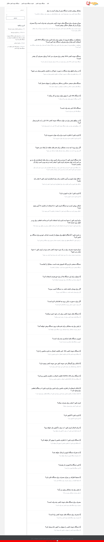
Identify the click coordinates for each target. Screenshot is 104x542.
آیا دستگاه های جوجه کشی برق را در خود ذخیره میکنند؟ (63, 314)
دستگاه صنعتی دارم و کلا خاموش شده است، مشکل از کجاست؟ (60, 264)
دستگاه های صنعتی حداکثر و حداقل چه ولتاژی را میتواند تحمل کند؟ (59, 83)
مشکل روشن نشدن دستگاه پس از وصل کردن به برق (64, 11)
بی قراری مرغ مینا (15, 32)
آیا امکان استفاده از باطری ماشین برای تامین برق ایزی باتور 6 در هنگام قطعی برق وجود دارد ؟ (56, 389)
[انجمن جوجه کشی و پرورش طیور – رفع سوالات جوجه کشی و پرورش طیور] (91, 3)
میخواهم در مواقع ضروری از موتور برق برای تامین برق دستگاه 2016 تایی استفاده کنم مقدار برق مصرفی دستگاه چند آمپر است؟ (57, 41)
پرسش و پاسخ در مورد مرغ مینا (15, 28)
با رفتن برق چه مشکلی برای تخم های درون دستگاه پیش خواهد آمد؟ (59, 326)
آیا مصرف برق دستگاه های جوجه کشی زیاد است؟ (65, 514)
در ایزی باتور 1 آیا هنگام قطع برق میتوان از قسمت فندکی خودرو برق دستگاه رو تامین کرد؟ (55, 236)
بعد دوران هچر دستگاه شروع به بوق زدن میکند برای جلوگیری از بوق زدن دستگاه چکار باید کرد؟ (16, 37)
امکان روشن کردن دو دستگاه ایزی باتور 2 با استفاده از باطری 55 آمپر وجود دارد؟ (57, 207)
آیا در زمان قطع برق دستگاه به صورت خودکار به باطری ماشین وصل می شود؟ (56, 71)
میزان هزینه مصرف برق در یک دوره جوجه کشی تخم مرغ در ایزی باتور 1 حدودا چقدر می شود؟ (56, 251)
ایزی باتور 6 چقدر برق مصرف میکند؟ (69, 403)
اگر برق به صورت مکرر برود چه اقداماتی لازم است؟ (64, 301)
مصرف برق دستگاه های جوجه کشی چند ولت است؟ (64, 502)
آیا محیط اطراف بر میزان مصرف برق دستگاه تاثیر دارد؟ (63, 477)
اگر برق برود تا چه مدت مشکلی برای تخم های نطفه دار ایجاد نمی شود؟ (58, 147)
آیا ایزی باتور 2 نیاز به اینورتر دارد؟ (70, 193)
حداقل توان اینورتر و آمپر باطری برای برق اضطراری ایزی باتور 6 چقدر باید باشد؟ (57, 180)
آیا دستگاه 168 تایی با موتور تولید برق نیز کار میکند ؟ (64, 96)
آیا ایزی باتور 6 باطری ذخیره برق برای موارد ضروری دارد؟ (62, 135)
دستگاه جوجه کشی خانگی (13, 3)
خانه (48, 3)
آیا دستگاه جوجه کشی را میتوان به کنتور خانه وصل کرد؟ (63, 527)
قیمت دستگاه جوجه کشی (27, 3)
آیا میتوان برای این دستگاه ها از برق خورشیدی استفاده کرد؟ (62, 276)
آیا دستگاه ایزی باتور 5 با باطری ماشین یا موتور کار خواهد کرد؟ (61, 440)
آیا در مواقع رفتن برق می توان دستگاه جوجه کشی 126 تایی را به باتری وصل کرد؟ (56, 122)
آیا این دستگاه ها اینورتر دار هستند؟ (69, 465)
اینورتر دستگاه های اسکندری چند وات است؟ (66, 338)
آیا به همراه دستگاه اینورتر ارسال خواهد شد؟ (66, 452)
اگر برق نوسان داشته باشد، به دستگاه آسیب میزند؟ (64, 289)
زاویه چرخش (17, 43)
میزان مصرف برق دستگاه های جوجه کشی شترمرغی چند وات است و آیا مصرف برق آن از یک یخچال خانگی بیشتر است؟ (55, 24)
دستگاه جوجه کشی (40, 3)
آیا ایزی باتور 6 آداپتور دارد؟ (72, 415)
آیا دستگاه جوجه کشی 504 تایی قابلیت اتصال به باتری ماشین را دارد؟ (58, 351)
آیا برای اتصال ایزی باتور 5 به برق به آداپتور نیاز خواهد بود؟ (62, 428)
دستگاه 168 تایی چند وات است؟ (70, 108)
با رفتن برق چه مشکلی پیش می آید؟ (69, 490)
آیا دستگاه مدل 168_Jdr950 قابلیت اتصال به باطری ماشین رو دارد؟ (59, 376)
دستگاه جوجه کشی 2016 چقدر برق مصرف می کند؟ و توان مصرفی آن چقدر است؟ (56, 57)
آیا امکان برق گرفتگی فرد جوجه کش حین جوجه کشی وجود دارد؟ (60, 363)
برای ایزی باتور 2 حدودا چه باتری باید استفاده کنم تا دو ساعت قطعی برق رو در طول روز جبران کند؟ (56, 221)
